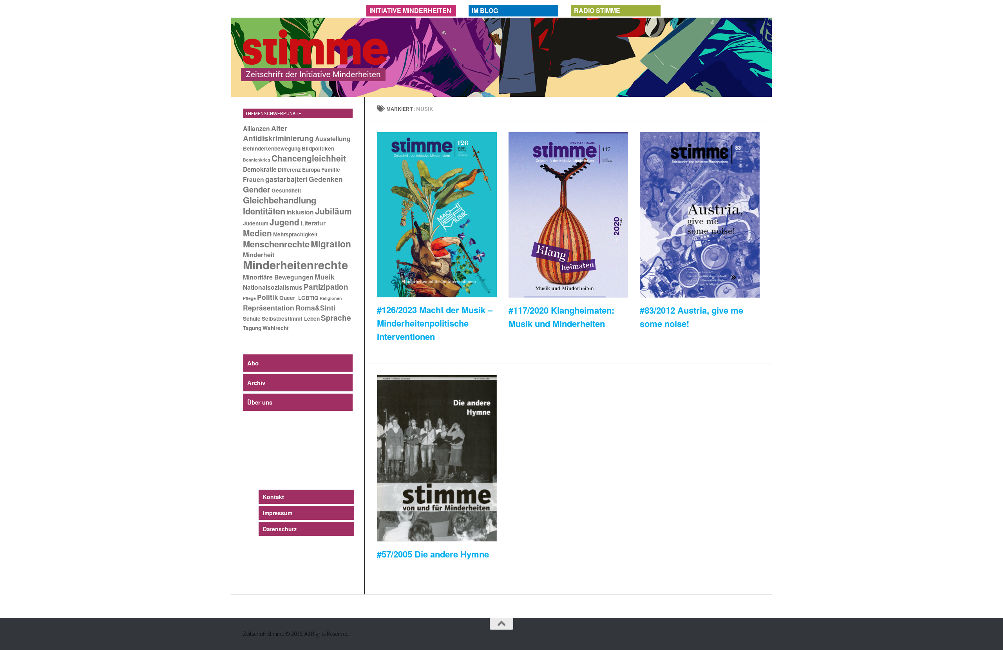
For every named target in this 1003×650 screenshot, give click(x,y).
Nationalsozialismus (272, 287)
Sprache (336, 317)
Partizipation (326, 286)
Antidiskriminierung (278, 138)
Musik (325, 276)
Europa (311, 169)
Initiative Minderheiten (410, 10)
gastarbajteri (286, 179)
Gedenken (326, 179)
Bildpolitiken (318, 148)
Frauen (253, 179)
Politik (267, 297)
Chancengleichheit (309, 158)
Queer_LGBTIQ (299, 297)
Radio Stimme (597, 10)
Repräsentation (268, 307)
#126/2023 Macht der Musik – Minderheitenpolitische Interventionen (434, 323)
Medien (257, 233)
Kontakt (273, 497)
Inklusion (300, 211)
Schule (252, 318)
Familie (330, 169)
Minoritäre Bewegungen (278, 276)
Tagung (252, 328)
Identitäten (264, 211)
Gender (256, 189)
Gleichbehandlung (279, 200)
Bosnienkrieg (256, 160)
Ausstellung (333, 138)
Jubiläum (333, 211)
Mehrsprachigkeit (295, 234)
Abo (253, 363)
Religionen (331, 298)
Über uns (259, 402)
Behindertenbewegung (272, 148)
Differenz (289, 169)
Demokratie (260, 169)
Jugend (284, 222)
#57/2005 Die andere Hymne (433, 554)
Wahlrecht (276, 328)
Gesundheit (286, 190)
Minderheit (258, 254)
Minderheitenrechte (295, 264)
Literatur (313, 222)
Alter (279, 128)
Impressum (277, 513)
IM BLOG (485, 10)
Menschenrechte (276, 244)
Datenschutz (280, 529)
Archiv (256, 382)
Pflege (249, 298)
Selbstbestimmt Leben (291, 318)
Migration (331, 243)
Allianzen (256, 128)
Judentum (255, 223)
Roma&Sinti (315, 307)
